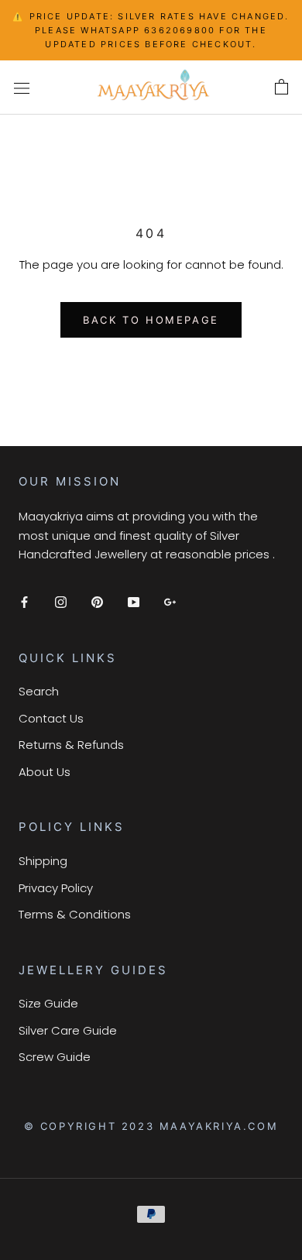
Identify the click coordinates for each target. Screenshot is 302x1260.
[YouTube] (133, 602)
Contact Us (51, 718)
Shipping (43, 861)
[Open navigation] (21, 87)
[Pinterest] (97, 602)
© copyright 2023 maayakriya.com (151, 1126)
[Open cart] (281, 87)
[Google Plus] (170, 602)
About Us (44, 772)
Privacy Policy (56, 888)
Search (39, 691)
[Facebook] (24, 602)
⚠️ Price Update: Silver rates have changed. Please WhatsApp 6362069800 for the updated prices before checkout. (150, 30)
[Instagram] (61, 602)
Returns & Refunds (71, 744)
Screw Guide (55, 1057)
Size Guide (48, 1003)
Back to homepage (151, 320)
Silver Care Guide (68, 1030)
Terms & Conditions (75, 914)
